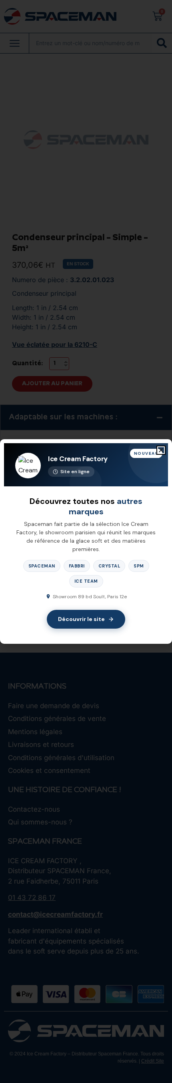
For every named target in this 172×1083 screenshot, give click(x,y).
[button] (161, 450)
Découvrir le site (81, 619)
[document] (86, 541)
